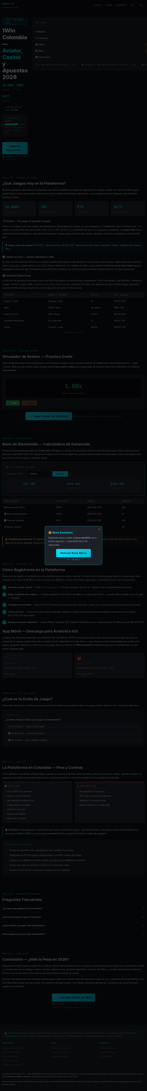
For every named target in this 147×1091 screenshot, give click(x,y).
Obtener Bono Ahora (73, 553)
